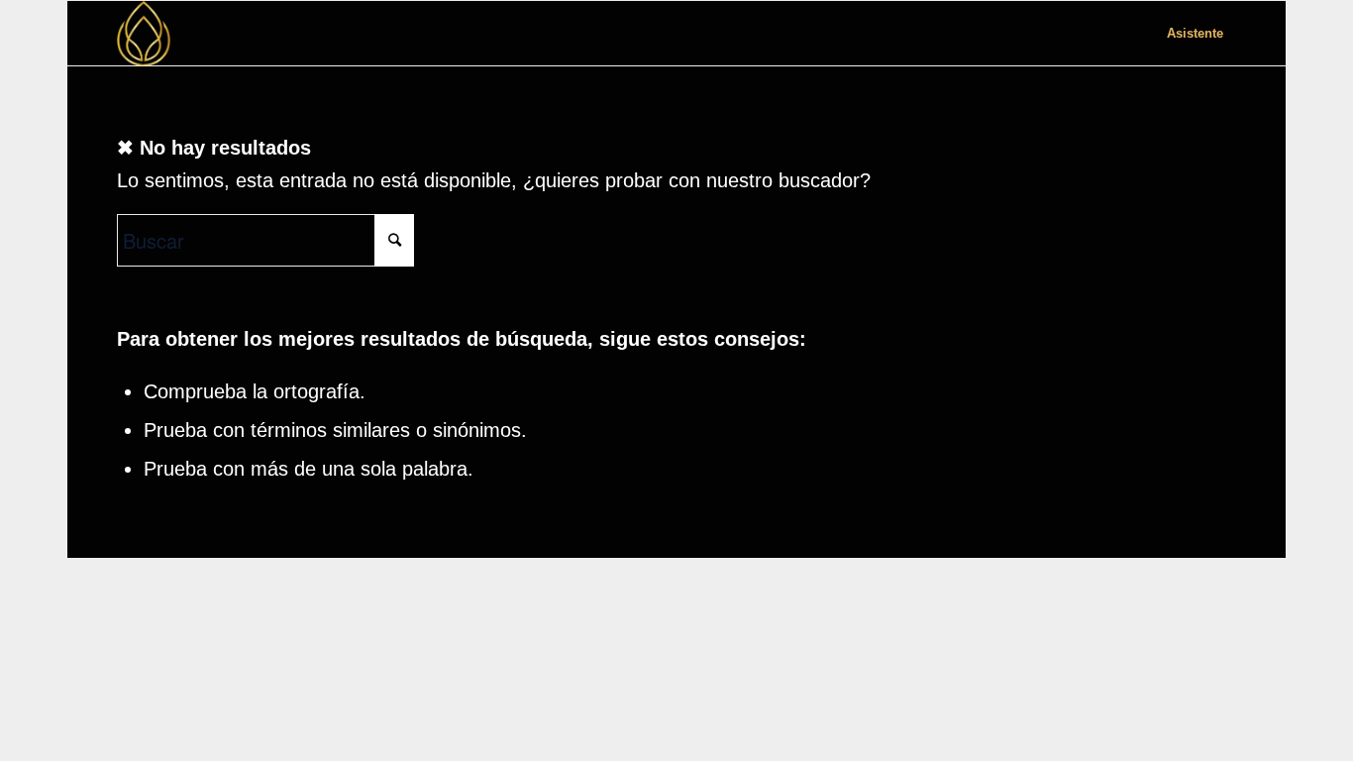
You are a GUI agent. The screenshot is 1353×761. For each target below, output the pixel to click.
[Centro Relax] (143, 33)
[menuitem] (1195, 33)
